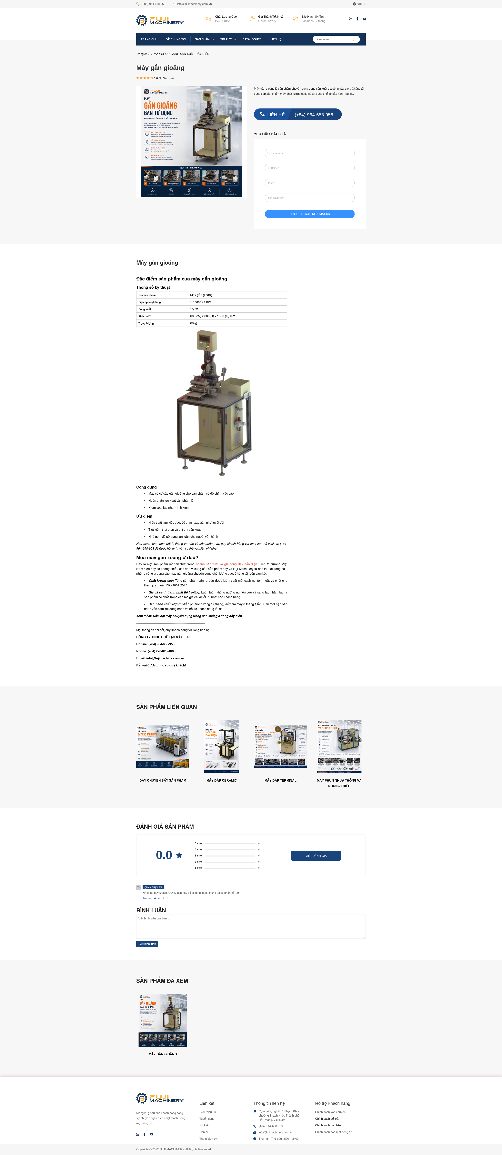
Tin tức (226, 39)
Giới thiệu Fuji (208, 1112)
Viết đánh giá (316, 856)
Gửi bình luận (147, 944)
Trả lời (147, 898)
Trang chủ (149, 39)
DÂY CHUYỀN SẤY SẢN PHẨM (162, 780)
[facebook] (357, 19)
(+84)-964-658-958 (153, 3)
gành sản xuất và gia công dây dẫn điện (227, 564)
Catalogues (252, 39)
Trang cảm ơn (208, 1138)
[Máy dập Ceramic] (221, 772)
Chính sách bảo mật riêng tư (333, 1132)
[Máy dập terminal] (280, 772)
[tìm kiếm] (354, 39)
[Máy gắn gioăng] (162, 1046)
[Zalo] (350, 19)
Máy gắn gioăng (163, 1054)
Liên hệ (275, 39)
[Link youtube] (364, 19)
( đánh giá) (166, 78)
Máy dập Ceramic (221, 780)
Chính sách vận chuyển (330, 1112)
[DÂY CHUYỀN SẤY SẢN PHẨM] (162, 772)
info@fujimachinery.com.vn (194, 3)
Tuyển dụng (206, 1118)
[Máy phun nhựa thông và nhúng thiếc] (339, 772)
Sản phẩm (202, 39)
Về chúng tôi (176, 39)
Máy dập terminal (280, 780)
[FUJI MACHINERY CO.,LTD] (160, 24)
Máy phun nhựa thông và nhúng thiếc (339, 783)
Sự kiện (204, 1125)
